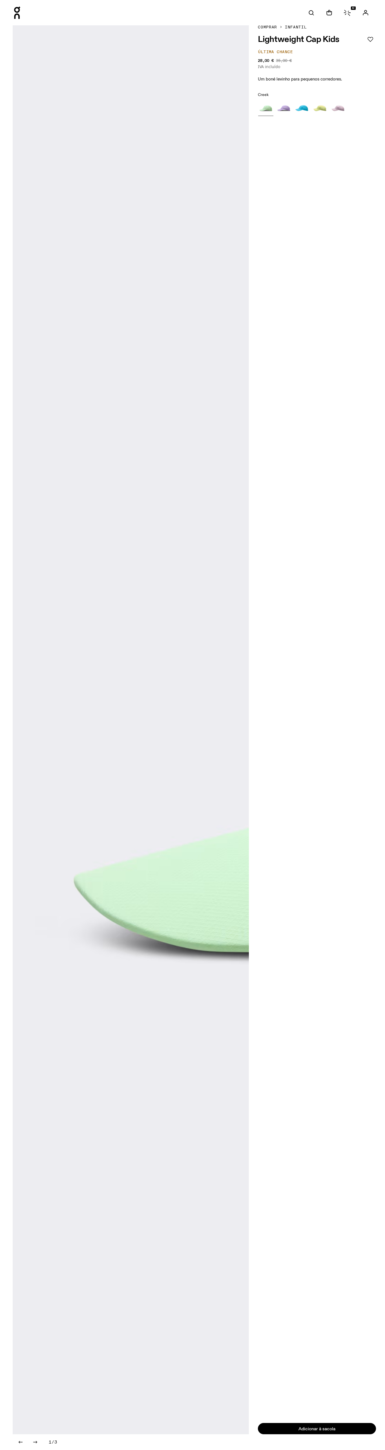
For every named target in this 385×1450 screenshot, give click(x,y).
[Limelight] (320, 108)
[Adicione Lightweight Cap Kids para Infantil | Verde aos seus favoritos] (370, 39)
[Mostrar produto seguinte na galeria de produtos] (35, 1442)
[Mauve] (338, 108)
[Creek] (266, 108)
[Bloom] (284, 108)
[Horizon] (302, 108)
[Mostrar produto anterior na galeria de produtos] (20, 1442)
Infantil (296, 27)
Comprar (267, 27)
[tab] (311, 12)
